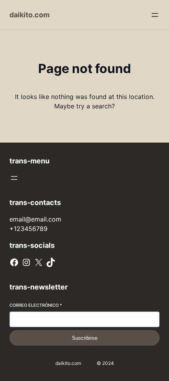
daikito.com (29, 15)
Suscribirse (84, 338)
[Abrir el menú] (155, 15)
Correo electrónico (35, 305)
